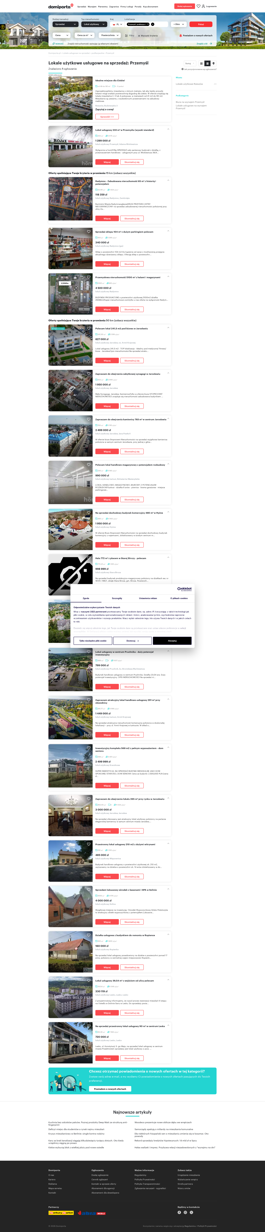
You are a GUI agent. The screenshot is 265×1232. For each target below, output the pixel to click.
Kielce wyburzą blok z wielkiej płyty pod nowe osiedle (76, 1147)
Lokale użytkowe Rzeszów (189, 84)
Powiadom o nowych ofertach (197, 35)
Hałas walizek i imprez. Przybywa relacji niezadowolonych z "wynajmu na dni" (175, 1147)
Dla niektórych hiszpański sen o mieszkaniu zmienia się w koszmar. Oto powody (172, 1134)
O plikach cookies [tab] (179, 598)
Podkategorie (182, 96)
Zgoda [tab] (86, 598)
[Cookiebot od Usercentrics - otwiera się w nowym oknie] (179, 589)
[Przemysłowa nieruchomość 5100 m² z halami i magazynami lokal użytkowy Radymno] (70, 294)
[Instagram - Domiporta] (185, 1212)
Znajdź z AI (202, 43)
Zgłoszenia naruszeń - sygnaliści (150, 1188)
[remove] (148, 24)
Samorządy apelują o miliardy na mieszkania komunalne (164, 1129)
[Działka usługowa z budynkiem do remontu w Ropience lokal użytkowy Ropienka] (70, 951)
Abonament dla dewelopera (105, 1192)
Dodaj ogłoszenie (184, 6)
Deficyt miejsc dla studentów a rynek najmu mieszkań (76, 1129)
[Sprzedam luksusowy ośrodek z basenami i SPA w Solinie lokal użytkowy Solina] (70, 906)
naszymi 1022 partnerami (94, 611)
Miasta (179, 77)
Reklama (52, 1183)
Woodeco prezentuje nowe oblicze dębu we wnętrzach (163, 1122)
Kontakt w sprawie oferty (104, 1183)
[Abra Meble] (92, 1213)
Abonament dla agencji (103, 1188)
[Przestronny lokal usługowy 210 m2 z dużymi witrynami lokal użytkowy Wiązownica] (70, 861)
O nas (51, 1175)
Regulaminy (140, 1175)
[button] (3, 27)
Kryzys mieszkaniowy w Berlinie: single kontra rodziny (76, 1133)
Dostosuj (131, 640)
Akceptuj (172, 640)
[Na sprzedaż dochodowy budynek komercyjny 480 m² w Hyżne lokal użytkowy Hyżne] (70, 529)
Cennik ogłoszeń (100, 1179)
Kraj (112, 19)
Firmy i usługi (126, 6)
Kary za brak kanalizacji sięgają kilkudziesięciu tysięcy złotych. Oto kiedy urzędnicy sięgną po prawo (86, 1141)
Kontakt (52, 1192)
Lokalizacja (129, 19)
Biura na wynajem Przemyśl (190, 102)
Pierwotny (103, 6)
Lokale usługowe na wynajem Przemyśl (191, 107)
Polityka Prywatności (145, 1179)
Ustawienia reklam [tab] (148, 598)
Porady (138, 6)
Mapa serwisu (55, 1188)
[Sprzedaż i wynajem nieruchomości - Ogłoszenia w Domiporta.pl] (60, 6)
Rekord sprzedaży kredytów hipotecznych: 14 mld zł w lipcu (166, 1140)
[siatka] (201, 63)
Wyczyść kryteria (149, 35)
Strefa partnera (185, 1183)
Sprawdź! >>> (107, 116)
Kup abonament (150, 6)
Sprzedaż (81, 6)
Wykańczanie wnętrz (188, 1179)
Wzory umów (184, 1188)
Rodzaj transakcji (60, 19)
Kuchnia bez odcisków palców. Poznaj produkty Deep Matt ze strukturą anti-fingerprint (88, 1123)
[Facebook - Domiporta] (179, 1212)
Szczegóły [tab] (117, 598)
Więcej (107, 161)
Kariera (51, 1179)
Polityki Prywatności (207, 1226)
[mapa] (213, 63)
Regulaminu (190, 1226)
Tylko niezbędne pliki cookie (92, 640)
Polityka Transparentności (147, 1183)
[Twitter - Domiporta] (191, 1212)
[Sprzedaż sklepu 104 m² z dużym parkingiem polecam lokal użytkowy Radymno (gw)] (70, 248)
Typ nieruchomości (90, 19)
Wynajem (92, 6)
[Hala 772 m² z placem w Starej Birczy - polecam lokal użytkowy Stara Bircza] (70, 574)
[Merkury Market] (61, 1213)
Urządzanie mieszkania (189, 1175)
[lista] (207, 63)
